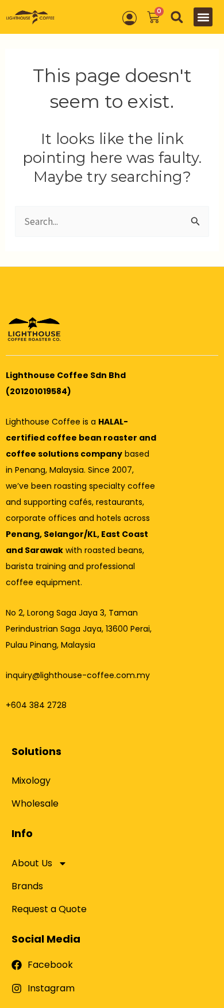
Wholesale (35, 803)
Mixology (31, 780)
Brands (27, 886)
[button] (176, 17)
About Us (31, 863)
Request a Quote (49, 909)
